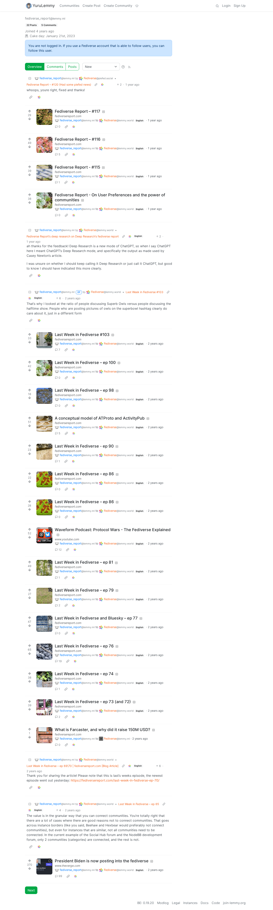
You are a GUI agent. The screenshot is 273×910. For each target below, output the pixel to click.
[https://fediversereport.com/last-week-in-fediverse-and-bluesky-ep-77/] (44, 624)
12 (60, 549)
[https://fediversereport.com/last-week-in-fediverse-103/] (44, 340)
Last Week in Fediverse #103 (144, 292)
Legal (176, 903)
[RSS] (129, 67)
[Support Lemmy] (137, 6)
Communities (69, 6)
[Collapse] (30, 78)
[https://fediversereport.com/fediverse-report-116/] (44, 145)
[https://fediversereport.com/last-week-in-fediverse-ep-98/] (44, 396)
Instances (190, 903)
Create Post (92, 6)
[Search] (217, 6)
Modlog (163, 903)
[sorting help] (123, 67)
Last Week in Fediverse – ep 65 (138, 804)
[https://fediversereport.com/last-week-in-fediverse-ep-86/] (44, 479)
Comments (55, 67)
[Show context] (96, 84)
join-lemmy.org (234, 903)
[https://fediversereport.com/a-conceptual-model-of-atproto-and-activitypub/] (44, 424)
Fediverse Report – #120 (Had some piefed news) (59, 84)
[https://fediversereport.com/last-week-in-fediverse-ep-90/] (44, 452)
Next (31, 890)
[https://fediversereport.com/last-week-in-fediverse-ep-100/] (44, 368)
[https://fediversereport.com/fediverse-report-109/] (44, 200)
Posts (72, 67)
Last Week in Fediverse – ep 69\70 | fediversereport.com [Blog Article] (73, 766)
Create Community (118, 6)
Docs (204, 903)
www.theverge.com (67, 865)
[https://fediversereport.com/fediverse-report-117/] (44, 117)
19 (60, 661)
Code (216, 903)
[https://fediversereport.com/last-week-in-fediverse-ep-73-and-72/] (44, 707)
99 (60, 876)
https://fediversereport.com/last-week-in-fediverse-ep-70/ (115, 780)
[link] (102, 84)
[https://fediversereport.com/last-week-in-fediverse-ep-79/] (44, 596)
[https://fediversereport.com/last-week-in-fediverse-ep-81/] (44, 568)
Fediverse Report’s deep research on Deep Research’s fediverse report (73, 236)
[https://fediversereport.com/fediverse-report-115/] (44, 173)
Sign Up (240, 6)
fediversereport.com (68, 116)
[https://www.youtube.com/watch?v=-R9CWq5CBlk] (44, 535)
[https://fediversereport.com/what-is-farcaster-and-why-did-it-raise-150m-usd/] (44, 735)
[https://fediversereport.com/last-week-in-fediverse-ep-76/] (44, 652)
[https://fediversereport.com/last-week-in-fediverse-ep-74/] (44, 679)
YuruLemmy (44, 5)
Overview (35, 67)
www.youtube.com (67, 539)
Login (226, 6)
